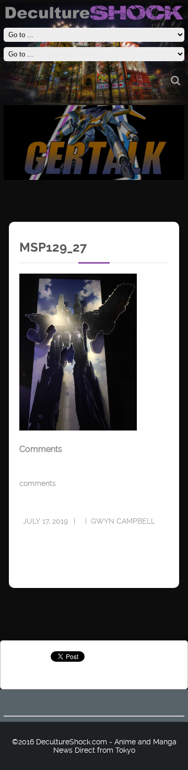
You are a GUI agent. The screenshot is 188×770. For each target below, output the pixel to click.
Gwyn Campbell (123, 521)
